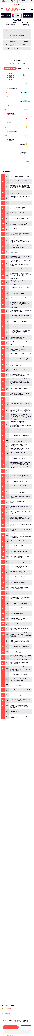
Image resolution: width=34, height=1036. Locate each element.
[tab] (11, 1027)
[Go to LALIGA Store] (17, 5)
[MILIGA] (31, 9)
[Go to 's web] (21, 1020)
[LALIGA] (12, 9)
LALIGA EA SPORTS (10, 1027)
